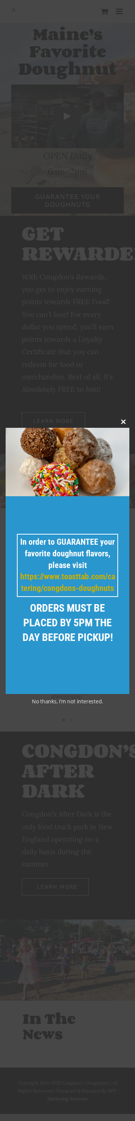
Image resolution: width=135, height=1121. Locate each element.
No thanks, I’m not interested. (67, 701)
